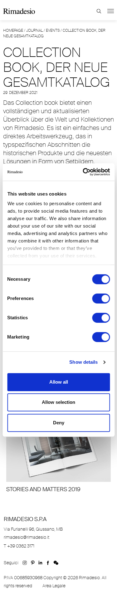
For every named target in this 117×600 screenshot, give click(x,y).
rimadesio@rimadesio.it (26, 537)
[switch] (101, 298)
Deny (58, 422)
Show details (83, 362)
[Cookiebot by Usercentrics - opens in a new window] (83, 172)
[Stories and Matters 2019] (58, 453)
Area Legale (54, 585)
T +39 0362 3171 (19, 546)
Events (53, 30)
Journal (34, 30)
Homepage (13, 30)
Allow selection (58, 402)
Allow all (58, 382)
